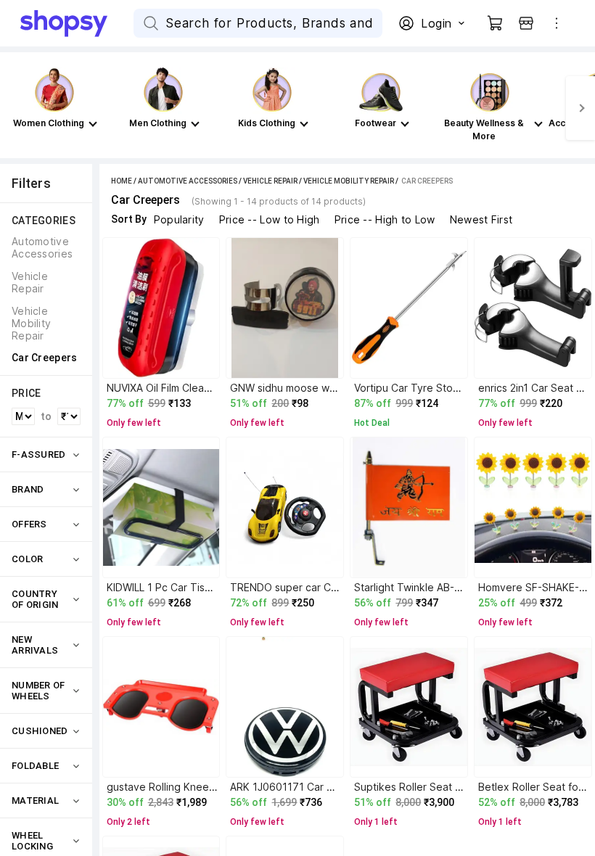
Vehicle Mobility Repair (348, 181)
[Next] (580, 108)
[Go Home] (77, 23)
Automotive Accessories (187, 181)
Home (121, 181)
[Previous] (14, 108)
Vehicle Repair (270, 181)
